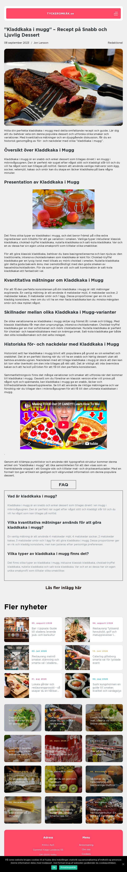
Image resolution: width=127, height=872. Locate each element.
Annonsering (86, 845)
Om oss (86, 849)
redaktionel (115, 42)
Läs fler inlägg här (63, 587)
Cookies (86, 854)
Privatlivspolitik (68, 867)
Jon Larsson (41, 42)
